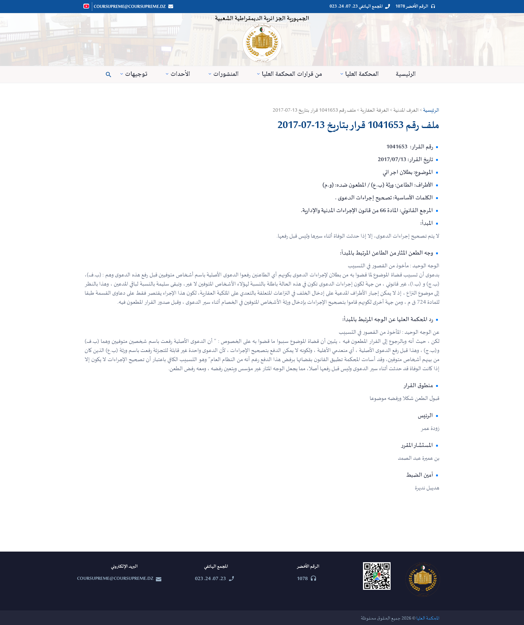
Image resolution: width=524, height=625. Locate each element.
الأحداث (180, 74)
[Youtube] (86, 6)
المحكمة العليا (362, 74)
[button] (108, 74)
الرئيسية (406, 74)
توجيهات (136, 74)
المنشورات (226, 74)
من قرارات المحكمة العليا (292, 74)
